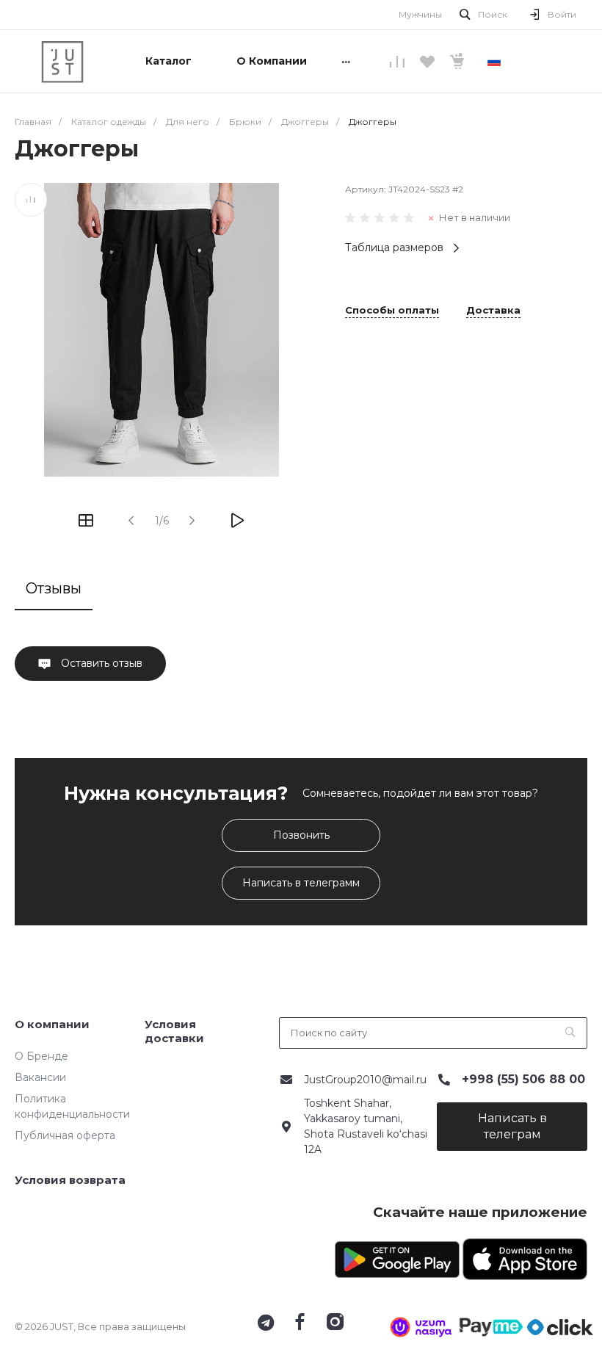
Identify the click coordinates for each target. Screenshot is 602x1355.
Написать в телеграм (512, 1126)
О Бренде (41, 1056)
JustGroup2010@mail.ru (365, 1079)
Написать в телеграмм (301, 882)
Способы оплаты (392, 311)
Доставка (493, 311)
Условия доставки (174, 1031)
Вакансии (40, 1077)
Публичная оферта (65, 1135)
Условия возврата (70, 1180)
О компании (52, 1024)
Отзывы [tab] (53, 588)
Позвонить (301, 835)
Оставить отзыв (100, 663)
